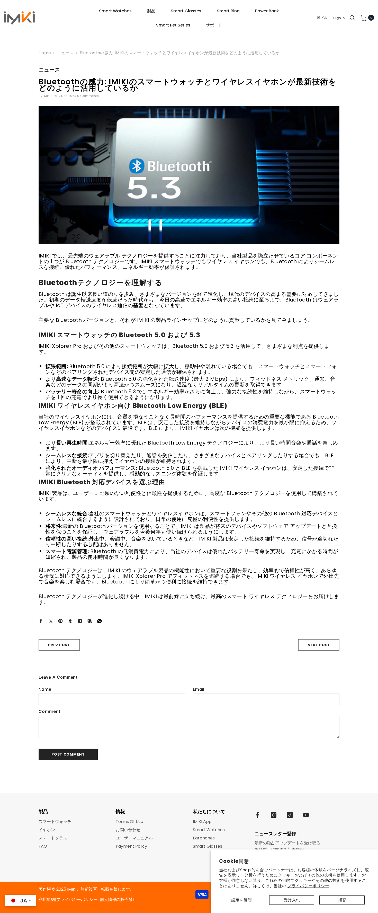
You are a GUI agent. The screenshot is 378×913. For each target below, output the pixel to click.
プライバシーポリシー (308, 886)
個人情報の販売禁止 (118, 899)
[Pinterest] (60, 621)
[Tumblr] (70, 621)
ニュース (65, 53)
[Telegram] (80, 621)
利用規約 (47, 899)
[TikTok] (290, 815)
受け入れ (292, 900)
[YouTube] (306, 815)
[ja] (310, 17)
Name (45, 689)
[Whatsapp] (99, 621)
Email (198, 689)
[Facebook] (41, 621)
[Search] (352, 17)
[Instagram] (273, 815)
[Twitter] (50, 621)
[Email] (89, 621)
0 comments (88, 96)
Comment (49, 711)
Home (45, 53)
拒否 (342, 900)
